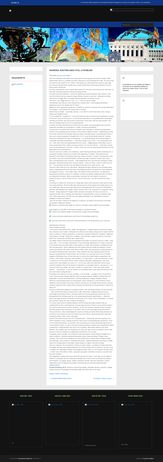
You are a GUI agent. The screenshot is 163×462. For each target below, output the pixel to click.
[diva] (26, 423)
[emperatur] (135, 424)
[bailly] (26, 103)
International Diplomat (25, 458)
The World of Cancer (103, 378)
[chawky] (99, 424)
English (51, 374)
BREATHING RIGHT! (60, 378)
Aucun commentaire (64, 75)
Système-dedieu (148, 458)
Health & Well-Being (61, 374)
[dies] (62, 423)
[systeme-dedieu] (137, 80)
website (57, 365)
